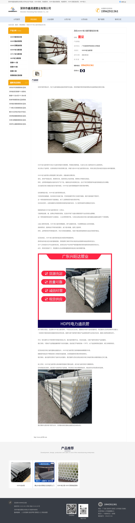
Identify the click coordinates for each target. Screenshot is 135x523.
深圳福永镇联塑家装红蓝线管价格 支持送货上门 (18, 104)
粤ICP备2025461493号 (33, 506)
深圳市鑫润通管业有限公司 (22, 509)
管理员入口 (38, 512)
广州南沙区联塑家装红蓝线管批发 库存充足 (18, 108)
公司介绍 (67, 19)
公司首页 (17, 19)
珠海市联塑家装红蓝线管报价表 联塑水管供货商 (18, 99)
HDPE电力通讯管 (16, 50)
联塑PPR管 (14, 67)
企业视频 (50, 19)
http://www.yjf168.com (40, 437)
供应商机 (33, 19)
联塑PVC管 (14, 62)
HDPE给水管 (20, 485)
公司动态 (84, 19)
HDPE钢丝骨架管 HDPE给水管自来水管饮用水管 (95, 485)
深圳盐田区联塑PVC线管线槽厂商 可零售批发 (18, 91)
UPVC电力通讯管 (16, 54)
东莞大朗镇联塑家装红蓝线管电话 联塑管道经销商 (18, 120)
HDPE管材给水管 (16, 37)
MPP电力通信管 (15, 58)
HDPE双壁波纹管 (16, 45)
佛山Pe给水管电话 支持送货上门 (43, 485)
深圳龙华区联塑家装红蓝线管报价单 (18, 87)
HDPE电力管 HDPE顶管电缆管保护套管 (68, 485)
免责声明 (31, 512)
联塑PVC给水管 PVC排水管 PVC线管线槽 (18, 95)
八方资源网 (24, 512)
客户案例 (101, 19)
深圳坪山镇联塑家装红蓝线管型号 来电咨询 (18, 124)
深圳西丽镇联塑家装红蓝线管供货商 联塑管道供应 (18, 116)
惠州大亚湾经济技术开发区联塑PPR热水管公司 (18, 112)
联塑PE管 (13, 71)
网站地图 (45, 512)
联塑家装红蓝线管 (16, 75)
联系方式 (118, 19)
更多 (26, 82)
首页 (16, 25)
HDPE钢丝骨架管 (16, 41)
